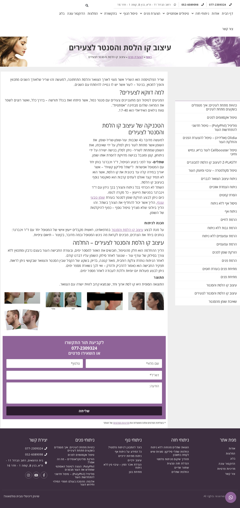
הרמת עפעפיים (227, 244)
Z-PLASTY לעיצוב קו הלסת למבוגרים (212, 162)
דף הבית (227, 13)
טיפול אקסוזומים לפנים (222, 117)
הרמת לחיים (229, 219)
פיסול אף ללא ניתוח (224, 203)
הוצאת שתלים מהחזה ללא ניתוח (170, 447)
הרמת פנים (229, 260)
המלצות (93, 13)
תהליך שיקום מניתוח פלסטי (173, 459)
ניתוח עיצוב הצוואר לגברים (219, 178)
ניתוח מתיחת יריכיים (130, 456)
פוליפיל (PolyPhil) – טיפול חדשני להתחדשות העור (214, 127)
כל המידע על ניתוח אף (128, 451)
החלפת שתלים (180, 472)
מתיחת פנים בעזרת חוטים (219, 268)
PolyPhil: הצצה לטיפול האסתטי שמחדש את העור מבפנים (75, 468)
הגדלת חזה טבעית (178, 463)
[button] (87, 5)
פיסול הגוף (130, 13)
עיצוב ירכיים (135, 460)
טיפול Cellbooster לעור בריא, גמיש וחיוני (212, 152)
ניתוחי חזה (202, 13)
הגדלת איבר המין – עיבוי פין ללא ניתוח (123, 466)
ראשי (149, 57)
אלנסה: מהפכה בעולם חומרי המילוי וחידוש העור (73, 483)
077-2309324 (84, 348)
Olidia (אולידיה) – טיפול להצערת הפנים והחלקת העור (210, 139)
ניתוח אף (231, 211)
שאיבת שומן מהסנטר (223, 301)
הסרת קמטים (228, 195)
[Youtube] (36, 475)
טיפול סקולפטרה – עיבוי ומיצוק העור (213, 170)
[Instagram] (28, 475)
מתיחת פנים (229, 277)
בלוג (62, 13)
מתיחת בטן (135, 472)
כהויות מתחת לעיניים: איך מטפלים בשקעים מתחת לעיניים (214, 107)
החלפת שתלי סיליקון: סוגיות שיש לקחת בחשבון (170, 453)
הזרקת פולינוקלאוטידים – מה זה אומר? (75, 460)
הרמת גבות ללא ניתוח (222, 228)
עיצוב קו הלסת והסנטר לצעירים (216, 293)
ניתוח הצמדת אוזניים (223, 187)
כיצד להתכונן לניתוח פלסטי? (125, 447)
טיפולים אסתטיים (178, 13)
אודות (215, 13)
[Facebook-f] (43, 475)
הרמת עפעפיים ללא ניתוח (219, 236)
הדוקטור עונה (76, 13)
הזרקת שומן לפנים (224, 252)
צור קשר (227, 29)
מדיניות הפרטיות (121, 422)
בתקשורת (110, 13)
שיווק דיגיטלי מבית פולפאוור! (21, 496)
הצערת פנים (152, 13)
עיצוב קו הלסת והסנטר (221, 285)
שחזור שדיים (181, 467)
